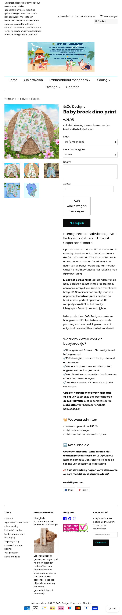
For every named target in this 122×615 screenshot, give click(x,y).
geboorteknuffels (74, 401)
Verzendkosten (92, 125)
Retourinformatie (13, 530)
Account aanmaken (85, 16)
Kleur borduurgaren (74, 149)
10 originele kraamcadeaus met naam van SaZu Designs (46, 521)
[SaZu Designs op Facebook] (65, 519)
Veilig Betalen (11, 552)
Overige (52, 87)
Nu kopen (77, 223)
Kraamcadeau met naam (69, 80)
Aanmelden (63, 16)
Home (13, 80)
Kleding (102, 80)
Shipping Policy (11, 541)
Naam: (67, 162)
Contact (72, 87)
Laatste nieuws (43, 512)
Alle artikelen (33, 80)
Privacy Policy (11, 526)
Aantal (67, 183)
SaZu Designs (62, 603)
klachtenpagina (12, 556)
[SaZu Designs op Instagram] (74, 519)
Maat (66, 136)
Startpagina (10, 99)
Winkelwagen (111, 16)
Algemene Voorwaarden (16, 522)
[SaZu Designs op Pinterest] (69, 519)
